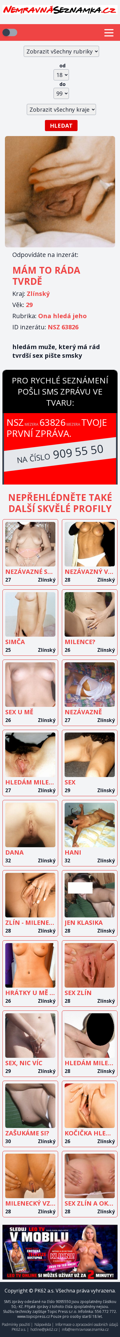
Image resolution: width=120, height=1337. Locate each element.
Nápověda (42, 1324)
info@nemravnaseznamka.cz (85, 1329)
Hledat (61, 125)
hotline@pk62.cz (44, 1329)
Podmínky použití (16, 1324)
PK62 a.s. (19, 1329)
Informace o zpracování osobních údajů (86, 1324)
